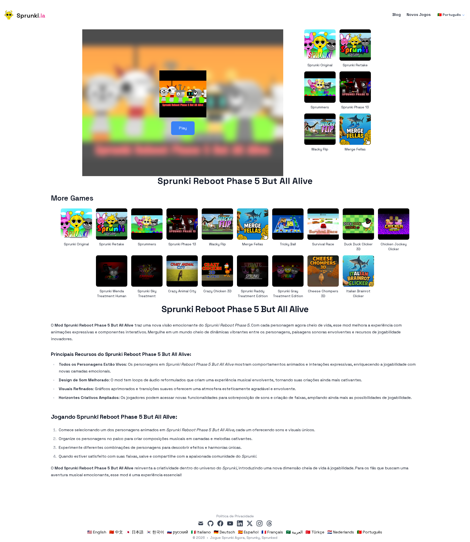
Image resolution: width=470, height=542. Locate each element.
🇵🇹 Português (449, 14)
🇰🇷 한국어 (155, 532)
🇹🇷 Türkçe (315, 532)
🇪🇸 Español (248, 532)
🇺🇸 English (96, 532)
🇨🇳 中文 (116, 532)
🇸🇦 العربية (294, 532)
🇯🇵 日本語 (134, 532)
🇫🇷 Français (272, 532)
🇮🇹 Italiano (201, 532)
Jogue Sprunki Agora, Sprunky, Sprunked (243, 537)
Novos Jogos (419, 14)
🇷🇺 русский (177, 532)
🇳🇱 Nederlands (340, 532)
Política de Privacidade (235, 516)
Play (183, 128)
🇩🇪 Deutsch (224, 532)
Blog (396, 14)
